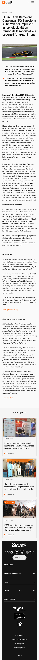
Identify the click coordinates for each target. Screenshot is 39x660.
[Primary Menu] (32, 2)
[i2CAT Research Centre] (7, 2)
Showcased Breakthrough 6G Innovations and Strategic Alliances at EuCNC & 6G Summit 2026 (19, 445)
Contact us (19, 557)
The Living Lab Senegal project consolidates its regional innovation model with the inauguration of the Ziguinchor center (19, 488)
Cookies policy (19, 648)
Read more (10, 453)
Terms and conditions (19, 640)
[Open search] (27, 2)
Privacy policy (19, 644)
